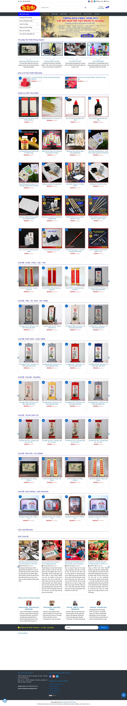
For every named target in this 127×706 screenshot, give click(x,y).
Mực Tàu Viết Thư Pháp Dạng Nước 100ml (28, 250)
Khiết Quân (93, 607)
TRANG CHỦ (45, 14)
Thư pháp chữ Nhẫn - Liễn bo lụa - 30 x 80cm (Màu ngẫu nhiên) (29, 326)
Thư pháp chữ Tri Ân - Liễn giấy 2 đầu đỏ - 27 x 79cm (29, 441)
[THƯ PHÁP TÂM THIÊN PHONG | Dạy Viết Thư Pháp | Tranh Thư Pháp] (35, 51)
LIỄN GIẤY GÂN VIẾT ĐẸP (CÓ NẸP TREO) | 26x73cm (29, 119)
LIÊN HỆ (97, 14)
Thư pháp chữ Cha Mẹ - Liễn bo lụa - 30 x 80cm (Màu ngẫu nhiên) (98, 403)
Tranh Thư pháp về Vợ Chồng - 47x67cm (29, 479)
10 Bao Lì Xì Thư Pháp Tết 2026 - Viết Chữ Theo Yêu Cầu (92, 78)
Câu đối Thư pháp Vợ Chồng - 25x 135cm (52, 479)
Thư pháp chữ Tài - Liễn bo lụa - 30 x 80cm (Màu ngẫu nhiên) (75, 288)
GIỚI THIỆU (55, 14)
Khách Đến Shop (102, 607)
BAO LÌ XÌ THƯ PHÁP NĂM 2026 (30, 73)
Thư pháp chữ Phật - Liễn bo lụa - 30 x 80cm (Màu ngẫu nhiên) (52, 365)
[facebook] (89, 1)
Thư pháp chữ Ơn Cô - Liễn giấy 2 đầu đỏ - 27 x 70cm (98, 441)
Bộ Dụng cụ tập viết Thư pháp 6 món (52, 184)
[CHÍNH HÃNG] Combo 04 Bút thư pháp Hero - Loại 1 (75, 217)
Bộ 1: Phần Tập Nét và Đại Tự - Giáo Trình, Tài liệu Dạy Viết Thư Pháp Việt (98, 152)
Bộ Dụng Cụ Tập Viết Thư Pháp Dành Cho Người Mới (52, 217)
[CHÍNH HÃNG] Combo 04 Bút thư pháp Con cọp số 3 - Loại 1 (98, 217)
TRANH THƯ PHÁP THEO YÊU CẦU (81, 61)
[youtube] (92, 1)
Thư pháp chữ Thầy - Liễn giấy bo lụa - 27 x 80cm (75, 441)
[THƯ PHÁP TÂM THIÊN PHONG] (28, 7)
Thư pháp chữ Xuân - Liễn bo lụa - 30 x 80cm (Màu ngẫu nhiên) (52, 288)
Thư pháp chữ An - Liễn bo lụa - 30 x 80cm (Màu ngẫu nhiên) (28, 365)
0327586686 (27, 1)
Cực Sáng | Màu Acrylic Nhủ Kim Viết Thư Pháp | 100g (29, 152)
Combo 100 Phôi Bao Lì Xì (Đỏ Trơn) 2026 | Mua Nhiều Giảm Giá (45, 78)
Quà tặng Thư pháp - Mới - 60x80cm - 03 (75, 517)
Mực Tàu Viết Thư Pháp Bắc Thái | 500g (98, 119)
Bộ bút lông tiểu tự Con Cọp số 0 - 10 (52, 118)
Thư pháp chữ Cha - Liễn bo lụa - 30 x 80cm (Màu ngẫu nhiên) (29, 403)
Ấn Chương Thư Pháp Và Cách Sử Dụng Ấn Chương (97, 562)
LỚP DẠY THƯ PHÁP (75, 14)
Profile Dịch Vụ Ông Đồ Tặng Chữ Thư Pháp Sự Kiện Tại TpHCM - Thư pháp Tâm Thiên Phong (51, 563)
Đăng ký (107, 1)
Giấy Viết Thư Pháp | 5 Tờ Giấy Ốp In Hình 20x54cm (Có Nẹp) (52, 152)
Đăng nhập (100, 1)
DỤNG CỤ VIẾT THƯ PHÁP (104, 61)
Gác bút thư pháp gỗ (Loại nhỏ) (52, 249)
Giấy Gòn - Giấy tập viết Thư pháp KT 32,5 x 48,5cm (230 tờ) (29, 217)
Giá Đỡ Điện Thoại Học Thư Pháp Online (75, 184)
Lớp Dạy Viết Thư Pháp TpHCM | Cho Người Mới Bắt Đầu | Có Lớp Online (75, 562)
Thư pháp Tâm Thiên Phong (69, 702)
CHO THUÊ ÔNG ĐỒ (58, 61)
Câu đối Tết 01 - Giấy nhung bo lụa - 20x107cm (28, 288)
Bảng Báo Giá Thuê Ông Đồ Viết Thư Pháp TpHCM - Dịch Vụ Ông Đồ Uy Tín (28, 563)
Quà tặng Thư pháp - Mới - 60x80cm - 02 (29, 517)
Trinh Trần (69, 607)
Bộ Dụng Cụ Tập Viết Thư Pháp (98, 184)
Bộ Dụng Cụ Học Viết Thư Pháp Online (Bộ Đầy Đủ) (75, 152)
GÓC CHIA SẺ (88, 14)
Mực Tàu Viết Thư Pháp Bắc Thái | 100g (75, 119)
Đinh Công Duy (48, 607)
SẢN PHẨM (63, 14)
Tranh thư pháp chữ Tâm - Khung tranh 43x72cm (75, 326)
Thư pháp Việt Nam (70, 568)
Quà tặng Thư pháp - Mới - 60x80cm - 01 (52, 517)
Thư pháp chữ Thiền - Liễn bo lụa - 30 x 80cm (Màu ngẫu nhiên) (98, 365)
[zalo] (95, 1)
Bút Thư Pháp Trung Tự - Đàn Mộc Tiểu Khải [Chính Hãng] (75, 250)
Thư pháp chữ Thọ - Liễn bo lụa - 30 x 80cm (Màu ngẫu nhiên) (98, 288)
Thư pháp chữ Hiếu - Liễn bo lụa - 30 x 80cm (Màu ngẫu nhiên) (75, 403)
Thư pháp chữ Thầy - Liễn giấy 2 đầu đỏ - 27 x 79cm (52, 441)
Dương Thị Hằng (23, 607)
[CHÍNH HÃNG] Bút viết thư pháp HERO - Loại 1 (98, 250)
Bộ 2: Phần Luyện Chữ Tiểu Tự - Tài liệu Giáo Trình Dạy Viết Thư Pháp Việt (28, 185)
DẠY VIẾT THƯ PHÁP (35, 61)
